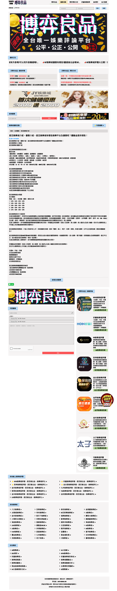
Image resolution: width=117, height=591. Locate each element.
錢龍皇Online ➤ (41, 525)
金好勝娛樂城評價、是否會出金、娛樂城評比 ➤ (78, 494)
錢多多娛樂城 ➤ (67, 522)
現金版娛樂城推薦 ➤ (19, 566)
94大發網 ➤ (65, 550)
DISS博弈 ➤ (15, 553)
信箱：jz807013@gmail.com (60, 581)
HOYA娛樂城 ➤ (66, 553)
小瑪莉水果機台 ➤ (18, 519)
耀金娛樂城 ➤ (17, 535)
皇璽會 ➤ (64, 532)
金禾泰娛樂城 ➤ (17, 516)
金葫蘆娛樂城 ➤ (92, 509)
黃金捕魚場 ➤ (66, 535)
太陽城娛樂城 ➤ (17, 513)
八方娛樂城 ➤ (17, 509)
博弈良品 (61, 586)
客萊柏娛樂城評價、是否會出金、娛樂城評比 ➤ (29, 491)
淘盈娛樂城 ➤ (17, 522)
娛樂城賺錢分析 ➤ (67, 563)
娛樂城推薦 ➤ (17, 560)
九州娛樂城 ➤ (41, 535)
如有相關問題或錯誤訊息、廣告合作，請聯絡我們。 (59, 579)
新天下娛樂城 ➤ (42, 516)
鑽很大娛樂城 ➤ (92, 516)
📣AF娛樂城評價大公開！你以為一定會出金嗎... (77, 62)
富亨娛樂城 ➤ (91, 532)
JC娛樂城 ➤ (16, 528)
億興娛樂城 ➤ (66, 516)
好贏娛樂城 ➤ (17, 556)
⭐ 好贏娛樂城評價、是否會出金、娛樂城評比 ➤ (79, 481)
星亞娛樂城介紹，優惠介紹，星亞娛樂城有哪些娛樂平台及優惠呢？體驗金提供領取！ (48, 136)
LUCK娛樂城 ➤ (16, 525)
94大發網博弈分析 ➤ (19, 569)
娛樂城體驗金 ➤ (67, 560)
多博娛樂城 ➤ (41, 528)
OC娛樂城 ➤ (90, 525)
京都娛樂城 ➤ (17, 538)
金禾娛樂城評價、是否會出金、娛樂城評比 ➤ (28, 488)
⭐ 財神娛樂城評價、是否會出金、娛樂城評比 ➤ (30, 485)
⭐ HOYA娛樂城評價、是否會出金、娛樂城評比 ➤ (29, 481)
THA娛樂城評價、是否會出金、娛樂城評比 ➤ (77, 491)
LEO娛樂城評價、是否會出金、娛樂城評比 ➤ (28, 497)
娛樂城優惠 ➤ (17, 563)
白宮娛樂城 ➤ (66, 525)
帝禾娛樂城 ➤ (41, 513)
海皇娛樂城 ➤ (91, 522)
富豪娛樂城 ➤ (41, 522)
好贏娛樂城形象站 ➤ (68, 556)
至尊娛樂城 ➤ (41, 509)
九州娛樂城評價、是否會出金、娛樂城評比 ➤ (78, 488)
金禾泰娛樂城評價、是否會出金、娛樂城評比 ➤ (29, 494)
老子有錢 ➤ (40, 538)
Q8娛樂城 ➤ (90, 528)
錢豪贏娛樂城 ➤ (92, 519)
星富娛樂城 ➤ (41, 532)
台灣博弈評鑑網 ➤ (67, 566)
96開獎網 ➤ (16, 550)
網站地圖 (67, 586)
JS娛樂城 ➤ (90, 513)
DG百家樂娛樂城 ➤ (67, 513)
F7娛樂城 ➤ (65, 538)
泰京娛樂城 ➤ (66, 509)
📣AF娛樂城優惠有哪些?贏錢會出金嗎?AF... (33, 62)
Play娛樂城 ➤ (16, 532)
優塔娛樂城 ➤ (91, 538)
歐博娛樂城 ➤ (66, 519)
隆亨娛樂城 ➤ (66, 528)
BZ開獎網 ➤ (65, 569)
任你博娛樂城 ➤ (92, 535)
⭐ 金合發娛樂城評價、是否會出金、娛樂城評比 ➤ (80, 485)
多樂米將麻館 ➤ (42, 519)
